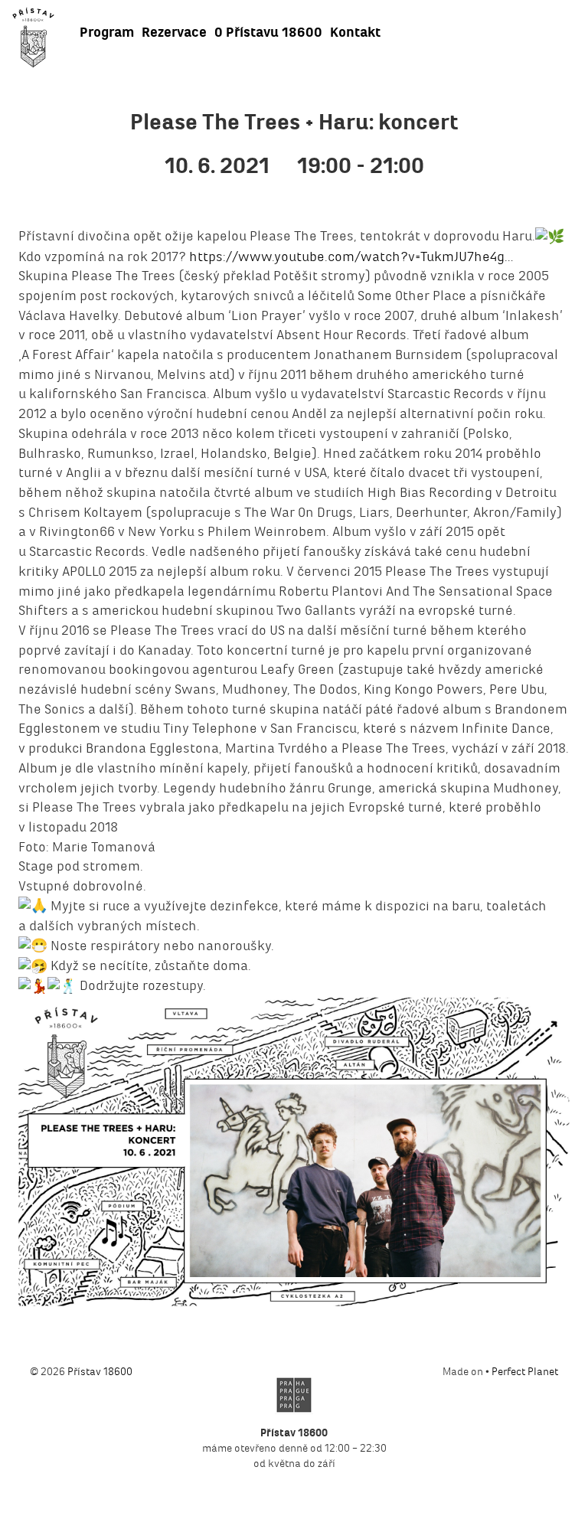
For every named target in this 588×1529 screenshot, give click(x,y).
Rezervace (174, 32)
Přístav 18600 (99, 1371)
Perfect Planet (525, 1371)
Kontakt (355, 32)
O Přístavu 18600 (268, 32)
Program (107, 32)
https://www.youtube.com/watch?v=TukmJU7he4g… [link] (351, 256)
